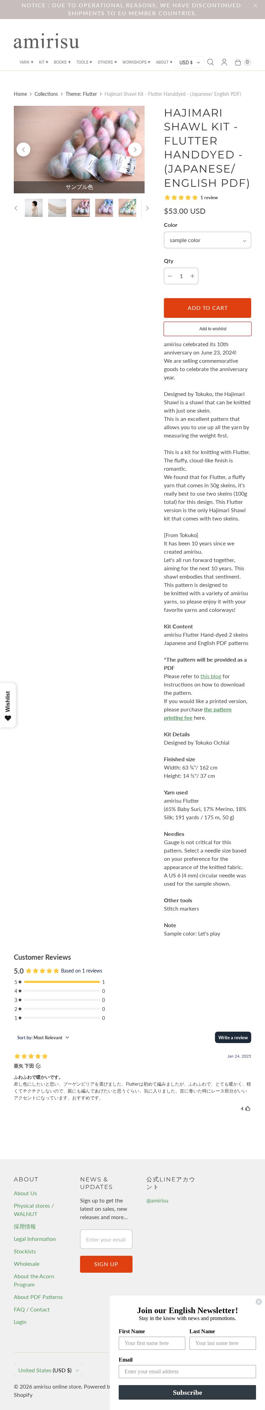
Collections (46, 94)
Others (105, 62)
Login (20, 1321)
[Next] (135, 149)
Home (20, 94)
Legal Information (35, 1238)
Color (170, 224)
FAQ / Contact (32, 1309)
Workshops (134, 62)
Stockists (25, 1251)
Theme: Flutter (81, 94)
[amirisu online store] (46, 40)
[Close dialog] (258, 1301)
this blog (210, 676)
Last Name (202, 1331)
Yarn (24, 62)
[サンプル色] (79, 149)
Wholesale (26, 1263)
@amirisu (157, 1200)
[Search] (210, 62)
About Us (25, 1193)
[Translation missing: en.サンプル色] (81, 208)
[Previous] (23, 149)
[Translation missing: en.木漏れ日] (127, 208)
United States (44, 1370)
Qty (168, 260)
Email (125, 1360)
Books (60, 62)
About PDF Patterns (38, 1296)
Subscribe (187, 1392)
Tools (82, 62)
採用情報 (25, 1226)
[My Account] (224, 62)
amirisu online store (57, 1386)
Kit (42, 62)
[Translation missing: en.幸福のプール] (104, 208)
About (162, 62)
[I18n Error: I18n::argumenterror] (34, 208)
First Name (132, 1331)
